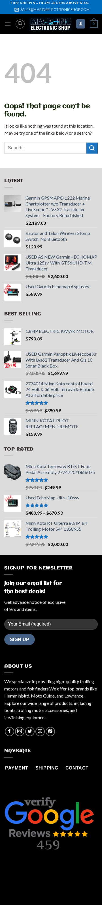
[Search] (20, 24)
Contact (72, 889)
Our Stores (48, 889)
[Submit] (92, 148)
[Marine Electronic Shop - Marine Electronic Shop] (50, 24)
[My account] (81, 24)
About (27, 889)
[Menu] (7, 24)
